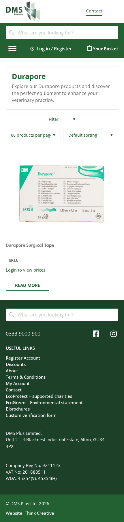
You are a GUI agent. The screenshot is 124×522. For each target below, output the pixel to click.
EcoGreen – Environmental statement (44, 402)
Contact (14, 390)
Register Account (23, 358)
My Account (18, 383)
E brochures (18, 409)
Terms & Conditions (26, 377)
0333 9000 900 (23, 333)
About (12, 370)
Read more (27, 285)
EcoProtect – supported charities (39, 396)
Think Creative (39, 513)
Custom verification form (31, 415)
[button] (12, 48)
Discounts (16, 364)
